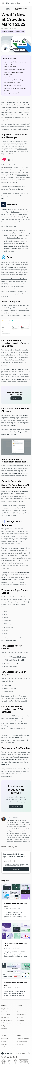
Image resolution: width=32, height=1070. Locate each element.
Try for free (16, 398)
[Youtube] (8, 1057)
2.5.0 (23, 660)
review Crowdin (6, 776)
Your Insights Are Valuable (11, 93)
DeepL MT (13, 425)
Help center (20, 1012)
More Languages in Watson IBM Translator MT (13, 73)
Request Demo (5, 1017)
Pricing (3, 1026)
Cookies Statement (22, 1041)
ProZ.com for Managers (15, 238)
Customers (4, 1044)
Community (20, 1020)
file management (12, 640)
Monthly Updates (7, 31)
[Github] (11, 1057)
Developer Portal (21, 1014)
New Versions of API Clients (12, 82)
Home (2, 9)
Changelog (20, 1017)
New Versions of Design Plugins (13, 85)
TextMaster (15, 212)
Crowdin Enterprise (9, 77)
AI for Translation (5, 1014)
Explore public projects (7, 1023)
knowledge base (22, 379)
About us (3, 1041)
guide (6, 296)
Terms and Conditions (23, 1038)
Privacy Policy (19, 865)
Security (3, 1047)
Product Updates (8, 9)
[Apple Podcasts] (14, 1057)
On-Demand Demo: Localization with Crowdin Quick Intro (14, 65)
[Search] (30, 3)
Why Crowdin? (5, 1009)
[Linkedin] (5, 1057)
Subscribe (16, 869)
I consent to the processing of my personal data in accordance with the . (16, 864)
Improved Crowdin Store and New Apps (15, 62)
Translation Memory (19, 491)
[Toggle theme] (29, 1053)
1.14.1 (14, 657)
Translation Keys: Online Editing (13, 80)
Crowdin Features (6, 1012)
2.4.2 (19, 660)
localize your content (21, 249)
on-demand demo (14, 369)
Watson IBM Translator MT (10, 473)
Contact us (5, 379)
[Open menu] (3, 3)
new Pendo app (22, 175)
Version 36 (12, 688)
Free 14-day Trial (16, 806)
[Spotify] (16, 1057)
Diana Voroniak (12, 820)
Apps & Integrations (6, 1020)
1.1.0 (17, 666)
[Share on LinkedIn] (16, 847)
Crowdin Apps (20, 31)
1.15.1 (24, 657)
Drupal (10, 267)
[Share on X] (12, 847)
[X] (2, 1057)
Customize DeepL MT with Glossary (14, 69)
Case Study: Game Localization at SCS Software (15, 89)
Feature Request (10, 759)
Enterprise (4, 1028)
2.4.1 (16, 660)
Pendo (20, 189)
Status (19, 1023)
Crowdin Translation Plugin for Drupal (14, 279)
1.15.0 (19, 657)
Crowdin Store (22, 149)
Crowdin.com (4, 1038)
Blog (18, 3)
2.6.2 (10, 685)
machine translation (22, 415)
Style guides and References (20, 572)
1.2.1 (16, 663)
